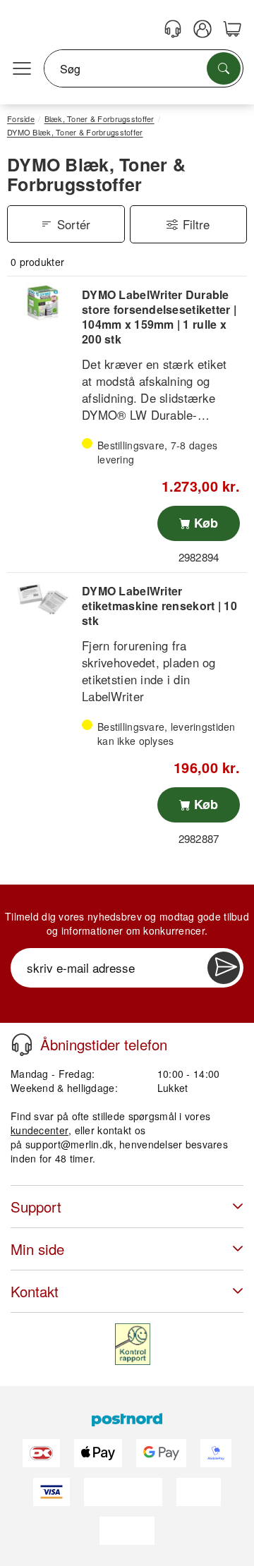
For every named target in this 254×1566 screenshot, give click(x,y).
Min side (37, 1249)
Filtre (196, 224)
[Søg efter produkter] (224, 68)
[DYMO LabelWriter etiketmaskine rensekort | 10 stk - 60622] (42, 599)
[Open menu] (22, 69)
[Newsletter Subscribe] (223, 968)
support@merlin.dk (69, 1144)
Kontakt (35, 1291)
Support (36, 1206)
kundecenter (39, 1130)
